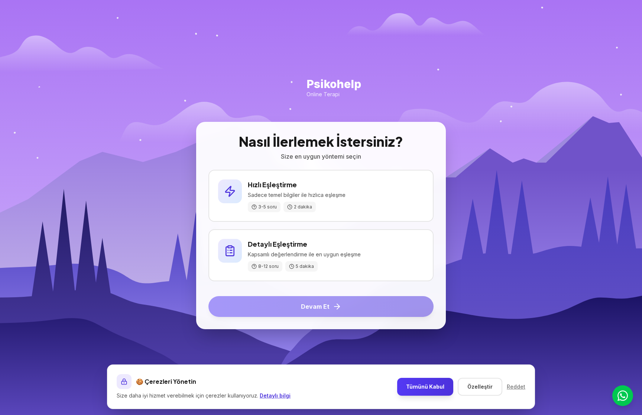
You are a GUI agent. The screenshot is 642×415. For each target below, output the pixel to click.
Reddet (516, 386)
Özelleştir (480, 386)
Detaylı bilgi (275, 395)
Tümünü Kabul (425, 386)
